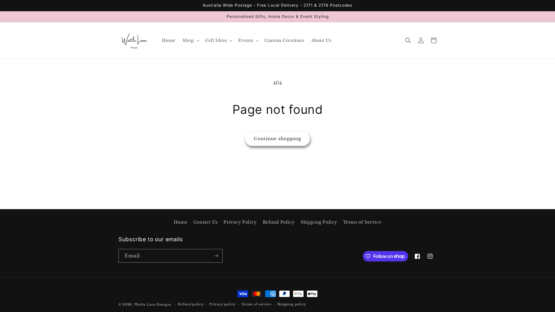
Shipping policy (291, 304)
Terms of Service (362, 222)
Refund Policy (279, 222)
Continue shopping (277, 138)
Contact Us (205, 222)
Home (180, 222)
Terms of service (256, 304)
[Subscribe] (216, 256)
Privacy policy (222, 304)
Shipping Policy (319, 222)
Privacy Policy (239, 222)
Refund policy (191, 304)
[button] (190, 40)
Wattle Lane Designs (152, 304)
